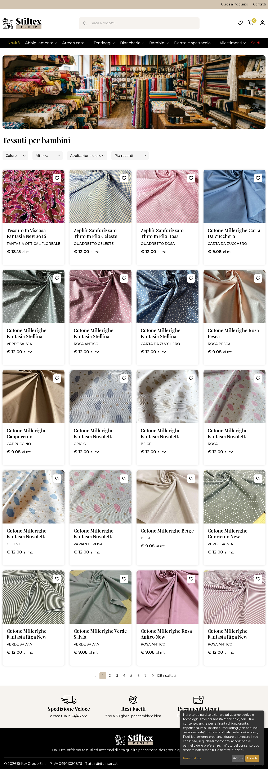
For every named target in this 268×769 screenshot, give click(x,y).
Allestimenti (230, 43)
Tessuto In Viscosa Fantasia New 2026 (26, 233)
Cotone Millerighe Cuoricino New (227, 534)
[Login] (262, 23)
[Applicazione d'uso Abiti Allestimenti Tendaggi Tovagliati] (87, 155)
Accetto (252, 758)
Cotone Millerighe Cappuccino (26, 433)
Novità (14, 43)
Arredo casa (73, 43)
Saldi (255, 43)
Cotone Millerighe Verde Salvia (100, 634)
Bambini (157, 43)
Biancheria (130, 43)
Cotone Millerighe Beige (167, 531)
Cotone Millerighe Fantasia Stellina (26, 333)
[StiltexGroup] (134, 739)
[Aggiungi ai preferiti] (57, 178)
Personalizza (192, 758)
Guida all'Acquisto (234, 4)
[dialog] (222, 738)
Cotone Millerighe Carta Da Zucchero (234, 233)
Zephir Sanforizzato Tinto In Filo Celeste (95, 233)
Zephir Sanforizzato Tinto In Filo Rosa (162, 233)
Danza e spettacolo (192, 43)
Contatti (259, 4)
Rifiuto (238, 758)
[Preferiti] (240, 23)
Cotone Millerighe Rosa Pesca (233, 333)
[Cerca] (84, 23)
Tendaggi (102, 43)
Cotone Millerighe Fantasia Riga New (26, 634)
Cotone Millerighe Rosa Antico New (166, 634)
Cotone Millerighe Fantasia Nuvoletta (94, 433)
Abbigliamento (39, 43)
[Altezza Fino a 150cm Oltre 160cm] (47, 155)
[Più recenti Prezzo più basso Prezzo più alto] (130, 155)
